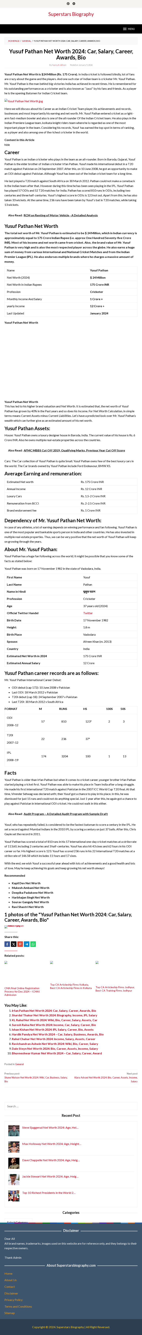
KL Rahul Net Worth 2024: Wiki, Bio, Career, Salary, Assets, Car (54, 1020)
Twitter (88, 613)
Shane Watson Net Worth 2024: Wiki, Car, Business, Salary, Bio (35, 1077)
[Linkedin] (74, 4)
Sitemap (9, 1313)
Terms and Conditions (18, 1306)
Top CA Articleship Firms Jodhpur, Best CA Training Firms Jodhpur (115, 989)
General (19, 1064)
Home (8, 1273)
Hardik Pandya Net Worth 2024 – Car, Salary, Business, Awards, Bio (58, 1034)
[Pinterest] (68, 4)
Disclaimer (11, 1293)
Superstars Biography (71, 14)
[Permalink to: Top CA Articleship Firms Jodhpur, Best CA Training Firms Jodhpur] (117, 973)
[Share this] (7, 944)
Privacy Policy (13, 1299)
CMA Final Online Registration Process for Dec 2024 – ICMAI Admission (22, 991)
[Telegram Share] (26, 944)
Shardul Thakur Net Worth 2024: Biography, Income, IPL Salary (54, 1015)
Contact (9, 1286)
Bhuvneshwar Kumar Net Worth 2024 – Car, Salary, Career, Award (57, 1053)
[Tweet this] (13, 944)
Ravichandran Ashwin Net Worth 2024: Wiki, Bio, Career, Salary (55, 1043)
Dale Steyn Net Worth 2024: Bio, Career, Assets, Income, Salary (55, 1048)
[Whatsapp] (33, 944)
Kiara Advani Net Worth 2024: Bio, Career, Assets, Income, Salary (106, 1077)
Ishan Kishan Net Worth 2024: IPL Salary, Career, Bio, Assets (53, 1029)
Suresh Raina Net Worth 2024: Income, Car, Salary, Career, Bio (54, 1025)
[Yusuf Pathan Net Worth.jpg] (23, 100)
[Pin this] (20, 944)
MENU (131, 28)
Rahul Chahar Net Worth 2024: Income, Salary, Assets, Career (53, 1039)
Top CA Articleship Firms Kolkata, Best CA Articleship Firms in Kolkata (71, 986)
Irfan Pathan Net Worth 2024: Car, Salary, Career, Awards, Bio (54, 1010)
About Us (10, 1280)
